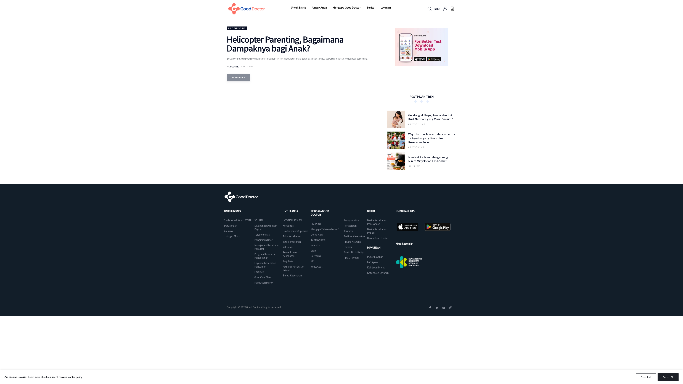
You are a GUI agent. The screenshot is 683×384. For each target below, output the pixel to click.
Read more (238, 77)
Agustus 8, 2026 (416, 147)
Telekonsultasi (262, 234)
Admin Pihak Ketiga (354, 252)
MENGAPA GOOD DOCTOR (320, 212)
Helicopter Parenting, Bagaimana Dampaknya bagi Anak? (285, 44)
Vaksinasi (288, 247)
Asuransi (228, 231)
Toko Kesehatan (292, 236)
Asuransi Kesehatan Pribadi (293, 268)
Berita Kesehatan (292, 275)
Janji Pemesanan (292, 241)
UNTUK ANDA (290, 211)
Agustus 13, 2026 (416, 124)
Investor (315, 245)
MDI (313, 261)
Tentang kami (318, 240)
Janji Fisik (288, 261)
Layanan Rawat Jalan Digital (265, 227)
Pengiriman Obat (263, 240)
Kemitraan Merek (263, 282)
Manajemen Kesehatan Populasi (266, 247)
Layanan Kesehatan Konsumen (265, 264)
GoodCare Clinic (263, 277)
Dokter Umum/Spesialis (295, 231)
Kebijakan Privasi (376, 267)
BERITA (371, 211)
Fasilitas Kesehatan (354, 236)
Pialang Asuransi (352, 241)
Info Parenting (236, 28)
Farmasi (348, 247)
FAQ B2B (259, 272)
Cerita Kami (317, 234)
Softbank (316, 256)
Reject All (646, 377)
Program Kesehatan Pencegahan (265, 255)
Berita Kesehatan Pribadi (376, 231)
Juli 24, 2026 (414, 166)
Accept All (668, 377)
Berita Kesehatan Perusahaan (376, 222)
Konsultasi (288, 225)
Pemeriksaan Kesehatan (290, 254)
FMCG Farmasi (351, 257)
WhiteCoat (316, 266)
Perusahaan (230, 225)
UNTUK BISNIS (232, 211)
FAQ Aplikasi (373, 262)
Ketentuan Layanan (378, 272)
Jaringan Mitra (232, 236)
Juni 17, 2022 (247, 66)
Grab (313, 250)
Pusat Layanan (375, 256)
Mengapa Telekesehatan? (325, 229)
